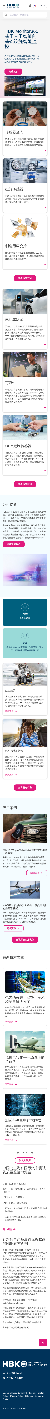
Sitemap (29, 1396)
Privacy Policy (16, 1396)
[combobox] (25, 15)
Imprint (32, 1393)
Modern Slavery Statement (15, 1393)
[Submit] (6, 15)
